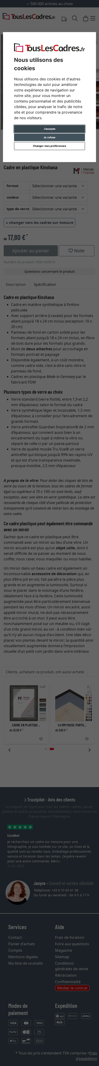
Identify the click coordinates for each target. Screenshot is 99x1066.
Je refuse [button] (49, 137)
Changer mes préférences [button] (49, 146)
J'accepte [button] (49, 128)
